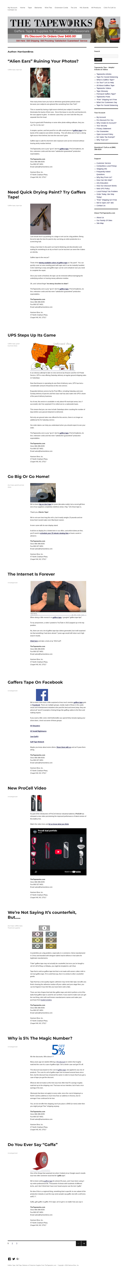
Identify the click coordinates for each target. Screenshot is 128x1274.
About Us (100, 218)
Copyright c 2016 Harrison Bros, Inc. (68, 1265)
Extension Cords (61, 8)
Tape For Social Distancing (107, 77)
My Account (12, 8)
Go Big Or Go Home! (28, 476)
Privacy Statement (103, 129)
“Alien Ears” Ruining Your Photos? (43, 61)
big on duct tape (45, 504)
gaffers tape (77, 130)
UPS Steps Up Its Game (32, 335)
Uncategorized (12, 582)
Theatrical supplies (14, 928)
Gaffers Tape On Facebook (35, 682)
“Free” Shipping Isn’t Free (106, 100)
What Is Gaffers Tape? (105, 80)
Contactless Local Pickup (106, 166)
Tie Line (74, 8)
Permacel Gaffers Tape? (106, 94)
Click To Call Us (110, 8)
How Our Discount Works (106, 186)
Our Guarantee (102, 131)
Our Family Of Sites (104, 220)
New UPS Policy (103, 189)
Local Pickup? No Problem (107, 191)
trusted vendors (46, 1000)
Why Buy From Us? (104, 177)
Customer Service (103, 163)
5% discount (61, 1062)
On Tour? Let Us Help (105, 83)
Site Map (100, 223)
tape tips (19, 69)
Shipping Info (101, 169)
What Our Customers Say (106, 102)
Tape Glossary (102, 91)
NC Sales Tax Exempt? (105, 137)
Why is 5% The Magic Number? (40, 1038)
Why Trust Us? (102, 140)
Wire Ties (48, 8)
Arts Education (102, 183)
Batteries (38, 8)
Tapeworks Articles (103, 74)
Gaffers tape (12, 69)
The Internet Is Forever (31, 574)
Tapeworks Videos (103, 88)
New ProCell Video (27, 788)
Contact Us (12, 10)
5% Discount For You (104, 120)
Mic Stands (84, 8)
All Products (96, 8)
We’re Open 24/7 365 (105, 203)
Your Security (101, 126)
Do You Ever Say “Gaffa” (33, 1144)
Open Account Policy (104, 134)
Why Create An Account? (106, 123)
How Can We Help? (104, 180)
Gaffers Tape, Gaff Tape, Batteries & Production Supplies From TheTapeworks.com (32, 1265)
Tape (30, 8)
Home (22, 8)
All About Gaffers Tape (105, 85)
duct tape (11, 485)
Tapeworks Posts (103, 97)
